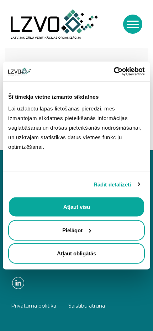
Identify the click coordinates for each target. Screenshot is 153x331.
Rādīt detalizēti (112, 184)
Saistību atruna (86, 306)
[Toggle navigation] (132, 24)
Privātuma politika (33, 306)
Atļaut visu (76, 207)
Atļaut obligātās (76, 253)
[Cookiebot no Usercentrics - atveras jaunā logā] (114, 71)
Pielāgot (72, 230)
